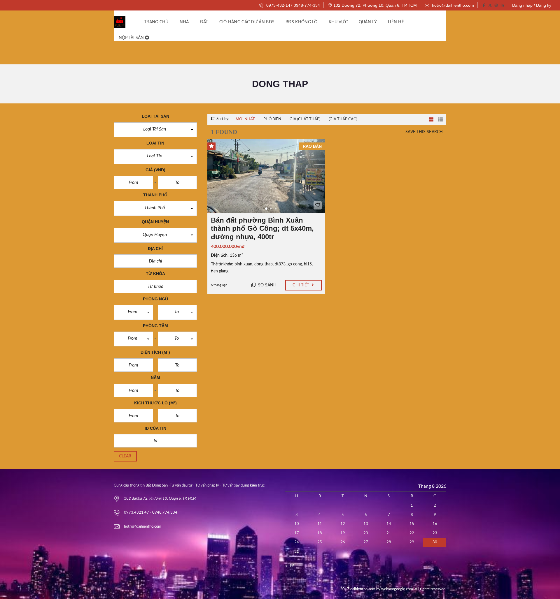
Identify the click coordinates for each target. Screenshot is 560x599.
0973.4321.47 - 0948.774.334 (150, 513)
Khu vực (338, 22)
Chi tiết (301, 285)
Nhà (184, 22)
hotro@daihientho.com (452, 5)
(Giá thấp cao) (343, 119)
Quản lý (368, 22)
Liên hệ (396, 22)
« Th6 (290, 566)
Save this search (424, 132)
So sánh (266, 285)
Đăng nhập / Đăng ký (531, 5)
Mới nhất (245, 119)
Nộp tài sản (132, 38)
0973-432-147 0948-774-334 (292, 5)
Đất (204, 22)
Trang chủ (156, 22)
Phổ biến (272, 119)
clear (125, 456)
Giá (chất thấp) (305, 119)
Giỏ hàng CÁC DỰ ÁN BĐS (247, 22)
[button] (155, 129)
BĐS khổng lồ (302, 22)
